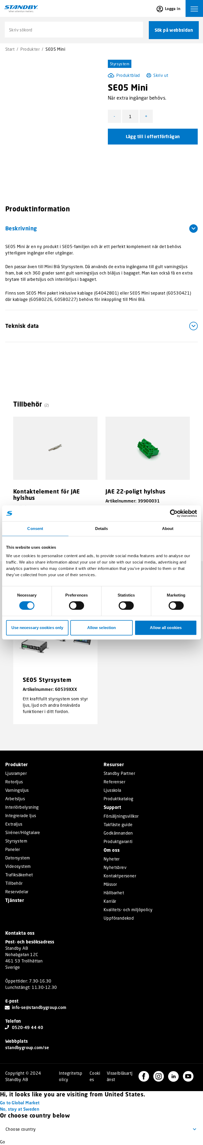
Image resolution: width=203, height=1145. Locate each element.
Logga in (172, 8)
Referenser (114, 782)
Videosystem (18, 866)
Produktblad (128, 75)
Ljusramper (16, 773)
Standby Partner (119, 773)
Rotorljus (14, 782)
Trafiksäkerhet (19, 875)
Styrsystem (119, 64)
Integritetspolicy (70, 1076)
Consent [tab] (35, 528)
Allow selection (101, 627)
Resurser (114, 764)
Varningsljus (17, 790)
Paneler (12, 849)
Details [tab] (101, 528)
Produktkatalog (118, 799)
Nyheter (112, 859)
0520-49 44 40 (27, 1027)
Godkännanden (118, 833)
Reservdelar (16, 892)
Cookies (95, 1076)
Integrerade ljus (20, 815)
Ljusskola (112, 790)
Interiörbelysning (22, 807)
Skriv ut (160, 75)
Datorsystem (17, 858)
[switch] (76, 605)
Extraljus (13, 824)
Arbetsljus (15, 799)
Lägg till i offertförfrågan (153, 136)
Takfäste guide (118, 824)
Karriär (110, 901)
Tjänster (14, 900)
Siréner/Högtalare (22, 832)
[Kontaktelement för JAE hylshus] (55, 448)
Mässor (110, 884)
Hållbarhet (114, 893)
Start (10, 49)
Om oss (112, 850)
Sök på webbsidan (174, 30)
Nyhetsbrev (115, 867)
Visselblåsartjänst (120, 1076)
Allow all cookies (166, 627)
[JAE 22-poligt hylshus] (147, 448)
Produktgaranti (118, 841)
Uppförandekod (119, 918)
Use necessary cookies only (37, 627)
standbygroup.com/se (27, 1047)
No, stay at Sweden (19, 1108)
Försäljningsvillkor (121, 816)
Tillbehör (14, 883)
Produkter (30, 49)
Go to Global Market (20, 1102)
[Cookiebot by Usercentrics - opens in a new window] (174, 513)
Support (112, 807)
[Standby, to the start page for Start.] (21, 8)
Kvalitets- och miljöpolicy (128, 909)
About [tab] (168, 528)
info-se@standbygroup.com (39, 1007)
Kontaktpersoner (120, 876)
